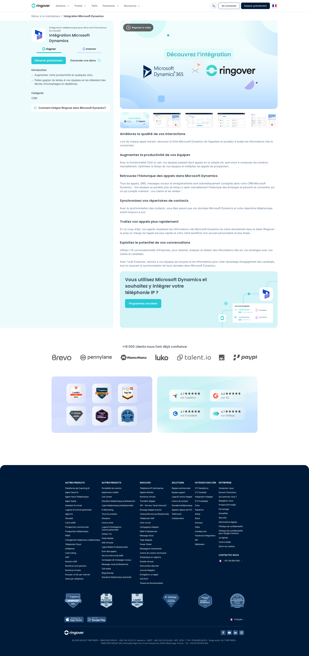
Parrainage (224, 509)
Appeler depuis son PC (182, 510)
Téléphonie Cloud (73, 544)
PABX (67, 535)
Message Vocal (147, 535)
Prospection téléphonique (76, 531)
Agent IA (69, 514)
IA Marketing (107, 510)
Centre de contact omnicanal (153, 553)
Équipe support (178, 492)
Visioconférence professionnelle (154, 514)
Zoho (197, 505)
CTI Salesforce (201, 488)
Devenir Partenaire (227, 492)
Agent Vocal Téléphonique (77, 497)
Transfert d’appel (147, 501)
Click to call (145, 522)
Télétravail (176, 514)
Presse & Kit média (227, 505)
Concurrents (107, 522)
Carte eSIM (70, 522)
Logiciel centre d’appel (182, 497)
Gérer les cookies (227, 546)
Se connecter (229, 5)
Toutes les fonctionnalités (151, 583)
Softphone (70, 548)
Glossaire (106, 518)
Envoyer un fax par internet (77, 574)
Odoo (197, 527)
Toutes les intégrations (205, 535)
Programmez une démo (143, 303)
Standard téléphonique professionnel (118, 501)
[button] (134, 120)
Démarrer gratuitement (49, 60)
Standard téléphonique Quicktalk (116, 577)
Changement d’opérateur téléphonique (82, 540)
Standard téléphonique (182, 505)
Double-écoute (147, 561)
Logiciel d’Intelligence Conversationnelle (111, 528)
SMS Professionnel (148, 531)
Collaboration (178, 518)
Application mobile (110, 492)
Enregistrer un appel (149, 574)
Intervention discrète (149, 566)
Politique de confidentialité (231, 526)
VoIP (67, 557)
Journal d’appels (147, 570)
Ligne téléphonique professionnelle (117, 505)
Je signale (223, 537)
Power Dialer (146, 544)
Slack (197, 518)
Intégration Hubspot (204, 497)
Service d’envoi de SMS (112, 555)
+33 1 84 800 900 (231, 560)
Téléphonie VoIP (147, 518)
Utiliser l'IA (107, 534)
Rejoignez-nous (226, 501)
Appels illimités (146, 492)
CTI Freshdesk (201, 501)
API (196, 540)
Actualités (223, 513)
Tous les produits (109, 514)
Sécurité (222, 517)
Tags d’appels (146, 540)
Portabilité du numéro (111, 488)
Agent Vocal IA (71, 492)
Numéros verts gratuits (75, 566)
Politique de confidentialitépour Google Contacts (231, 532)
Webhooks (199, 544)
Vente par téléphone (74, 579)
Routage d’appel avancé (151, 510)
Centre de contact (180, 501)
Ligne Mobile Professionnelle (115, 547)
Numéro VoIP (71, 561)
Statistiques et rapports (150, 557)
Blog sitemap (107, 573)
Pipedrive (199, 510)
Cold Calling (70, 553)
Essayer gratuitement (255, 5)
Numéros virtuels (73, 570)
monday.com (201, 531)
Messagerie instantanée (151, 548)
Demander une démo (83, 60)
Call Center (107, 497)
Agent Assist (70, 501)
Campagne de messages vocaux (116, 560)
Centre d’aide (225, 542)
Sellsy (197, 514)
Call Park (144, 579)
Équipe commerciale (181, 488)
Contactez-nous (226, 488)
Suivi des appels (109, 551)
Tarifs (94, 5)
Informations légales (228, 522)
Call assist (106, 568)
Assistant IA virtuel (73, 505)
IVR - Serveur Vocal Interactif (153, 505)
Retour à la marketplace (45, 16)
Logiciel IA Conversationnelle (78, 510)
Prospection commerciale (77, 527)
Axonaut (198, 522)
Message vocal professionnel (115, 564)
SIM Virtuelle (107, 542)
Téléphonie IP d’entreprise (151, 488)
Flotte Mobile (107, 538)
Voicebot (69, 518)
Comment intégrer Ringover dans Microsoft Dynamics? (72, 107)
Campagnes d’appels (149, 527)
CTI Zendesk (200, 492)
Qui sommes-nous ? (228, 497)
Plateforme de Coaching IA (77, 488)
